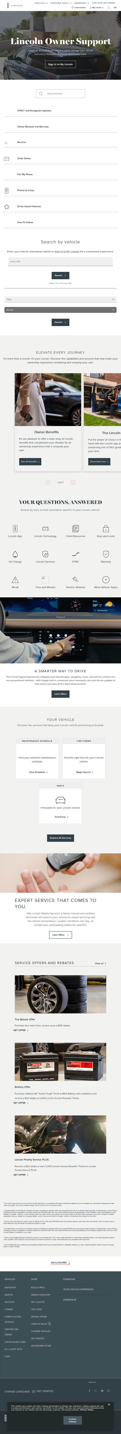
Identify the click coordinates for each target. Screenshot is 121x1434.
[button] (42, 2)
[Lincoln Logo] (14, 5)
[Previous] (48, 482)
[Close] (109, 1407)
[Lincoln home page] (7, 1417)
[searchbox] (65, 93)
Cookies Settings (72, 1420)
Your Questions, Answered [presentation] (60, 502)
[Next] (73, 482)
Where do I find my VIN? (60, 283)
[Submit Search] (40, 93)
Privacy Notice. (87, 1410)
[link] (60, 64)
